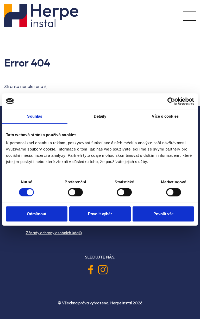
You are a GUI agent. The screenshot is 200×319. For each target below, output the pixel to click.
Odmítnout (36, 214)
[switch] (75, 192)
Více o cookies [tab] (165, 116)
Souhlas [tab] (34, 116)
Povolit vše (163, 214)
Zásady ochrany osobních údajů (54, 232)
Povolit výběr (100, 214)
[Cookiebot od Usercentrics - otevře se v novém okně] (171, 101)
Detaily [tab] (100, 116)
